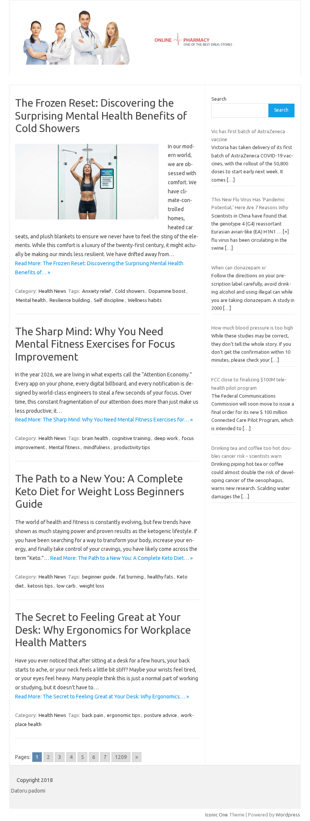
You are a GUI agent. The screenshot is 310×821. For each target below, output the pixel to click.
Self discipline (109, 300)
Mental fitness (64, 447)
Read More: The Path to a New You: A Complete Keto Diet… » (121, 558)
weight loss (91, 585)
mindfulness (97, 447)
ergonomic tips (123, 715)
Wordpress (288, 814)
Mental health (31, 300)
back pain (92, 715)
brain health (95, 438)
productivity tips (132, 447)
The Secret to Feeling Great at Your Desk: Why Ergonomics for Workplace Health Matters (103, 629)
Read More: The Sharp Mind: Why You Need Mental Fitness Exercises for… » (104, 420)
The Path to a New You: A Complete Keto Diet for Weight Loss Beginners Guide (99, 491)
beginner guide (98, 576)
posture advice (160, 715)
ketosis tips (40, 585)
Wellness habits (145, 300)
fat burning (131, 576)
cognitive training (131, 438)
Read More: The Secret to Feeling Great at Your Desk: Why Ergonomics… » (102, 696)
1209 (121, 757)
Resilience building (70, 300)
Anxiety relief (96, 291)
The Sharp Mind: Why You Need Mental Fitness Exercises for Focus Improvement (95, 343)
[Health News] (155, 63)
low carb (66, 585)
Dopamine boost (167, 291)
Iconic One (216, 814)
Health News (52, 291)
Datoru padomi (28, 791)
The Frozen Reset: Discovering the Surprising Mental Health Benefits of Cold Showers (101, 115)
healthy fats (160, 576)
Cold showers (130, 291)
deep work (166, 438)
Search (218, 98)
